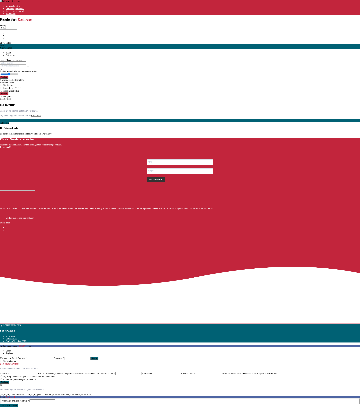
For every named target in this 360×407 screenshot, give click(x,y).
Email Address (188, 373)
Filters (8, 52)
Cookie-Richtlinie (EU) (16, 341)
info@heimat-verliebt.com (22, 218)
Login (8, 351)
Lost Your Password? (9, 364)
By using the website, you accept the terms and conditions (29, 376)
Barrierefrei (8, 85)
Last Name (147, 373)
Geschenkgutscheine (15, 8)
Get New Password (9, 405)
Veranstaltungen (13, 6)
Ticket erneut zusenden (16, 11)
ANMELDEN (155, 179)
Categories (10, 55)
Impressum (10, 336)
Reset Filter (36, 115)
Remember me (9, 361)
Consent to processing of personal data (20, 379)
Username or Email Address (13, 358)
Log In (94, 358)
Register (9, 353)
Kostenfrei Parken (11, 91)
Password (59, 358)
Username (5, 373)
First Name (109, 373)
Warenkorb (10, 13)
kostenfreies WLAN (12, 88)
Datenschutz (11, 338)
